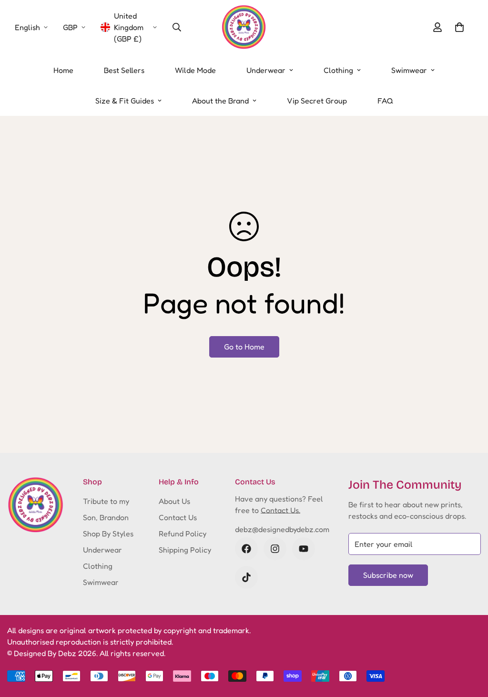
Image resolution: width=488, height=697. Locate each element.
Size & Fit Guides (124, 100)
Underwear (265, 70)
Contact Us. (280, 510)
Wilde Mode (195, 70)
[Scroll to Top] (469, 645)
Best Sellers (124, 70)
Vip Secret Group (317, 100)
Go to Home (244, 346)
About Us (174, 501)
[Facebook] (246, 548)
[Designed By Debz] (243, 27)
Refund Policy (182, 533)
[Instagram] (275, 548)
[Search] (176, 27)
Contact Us (178, 517)
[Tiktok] (246, 577)
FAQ (385, 100)
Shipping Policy (185, 549)
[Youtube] (303, 548)
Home (63, 70)
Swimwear (409, 70)
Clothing (338, 70)
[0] (459, 27)
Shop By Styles (108, 533)
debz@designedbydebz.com (282, 529)
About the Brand (220, 100)
